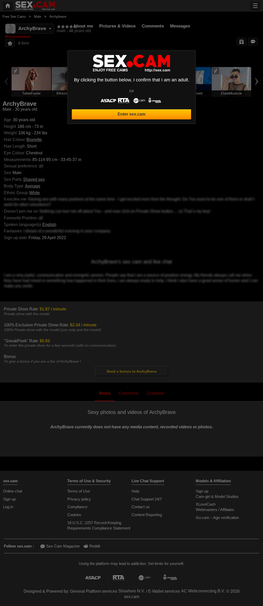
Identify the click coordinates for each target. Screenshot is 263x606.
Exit (131, 90)
